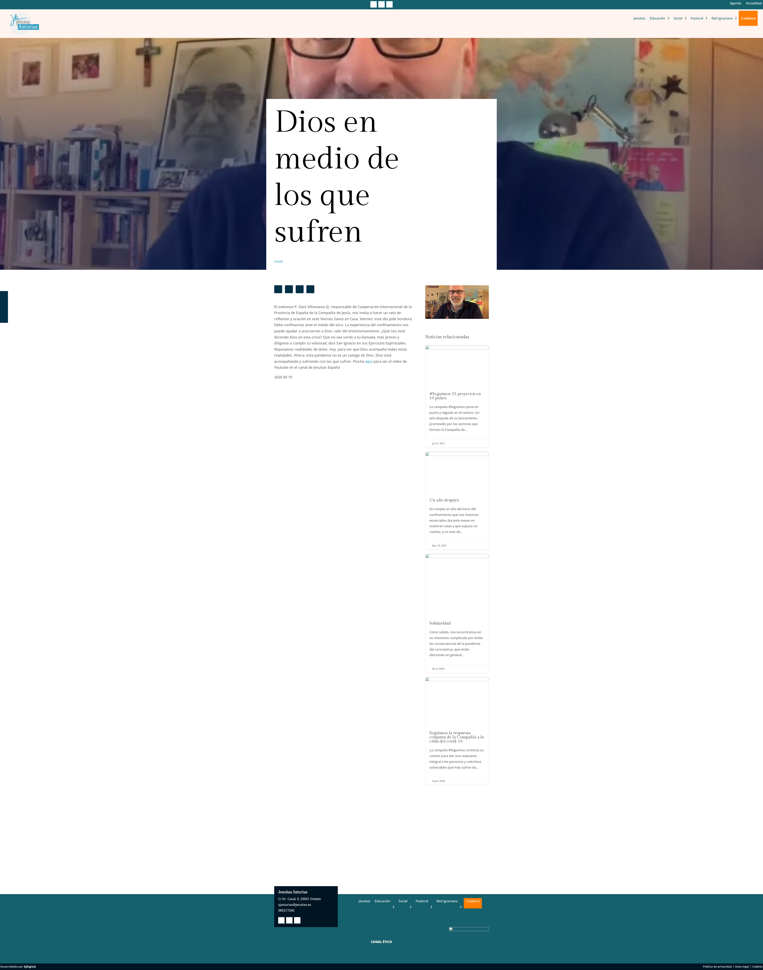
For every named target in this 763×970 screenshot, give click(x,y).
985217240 (286, 910)
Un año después (457, 501)
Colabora (748, 18)
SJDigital (30, 966)
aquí (369, 361)
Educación (657, 18)
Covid (278, 261)
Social (678, 18)
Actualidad (754, 3)
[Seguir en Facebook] (373, 4)
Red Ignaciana (722, 18)
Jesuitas (639, 18)
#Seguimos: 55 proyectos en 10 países (457, 396)
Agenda (735, 3)
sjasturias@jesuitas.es (294, 904)
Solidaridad (457, 613)
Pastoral (697, 18)
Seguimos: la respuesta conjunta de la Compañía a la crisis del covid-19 (457, 731)
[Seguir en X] (381, 4)
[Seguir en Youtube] (389, 4)
